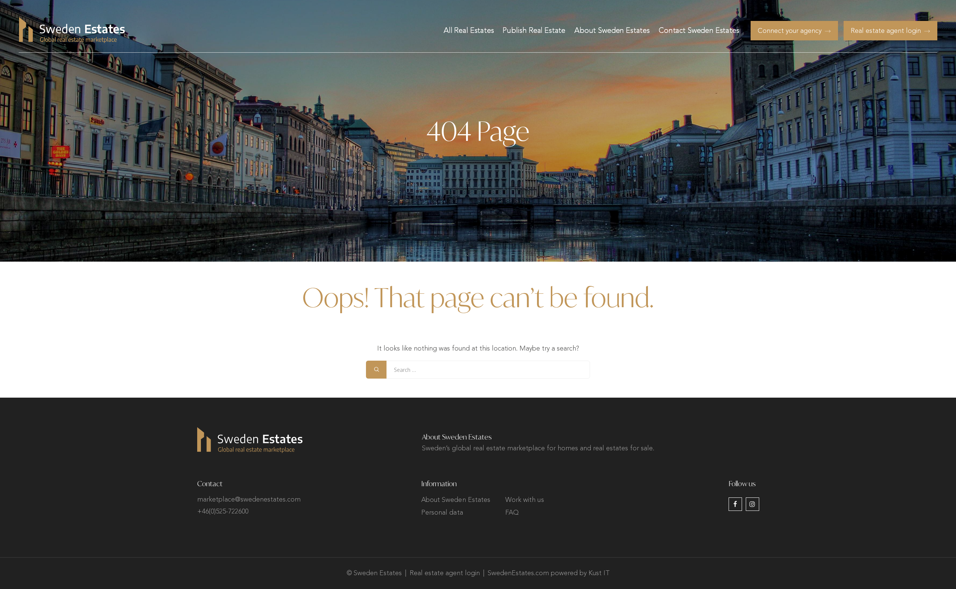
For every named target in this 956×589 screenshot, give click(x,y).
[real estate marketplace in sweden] (72, 30)
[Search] (376, 370)
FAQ (512, 512)
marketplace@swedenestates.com (249, 499)
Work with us (524, 500)
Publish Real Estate (534, 31)
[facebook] (735, 504)
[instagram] (752, 504)
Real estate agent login (886, 31)
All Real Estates (469, 31)
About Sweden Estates (612, 31)
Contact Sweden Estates (699, 31)
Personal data (442, 512)
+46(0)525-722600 (222, 511)
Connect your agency (790, 31)
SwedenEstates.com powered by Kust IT (549, 573)
